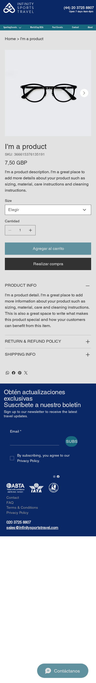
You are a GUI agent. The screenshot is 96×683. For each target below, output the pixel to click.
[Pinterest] (19, 372)
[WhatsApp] (7, 372)
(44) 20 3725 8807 (79, 8)
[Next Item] (84, 93)
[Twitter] (25, 372)
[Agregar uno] (30, 230)
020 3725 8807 (18, 522)
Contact (12, 497)
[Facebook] (13, 372)
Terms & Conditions (22, 507)
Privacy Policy (17, 513)
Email (15, 431)
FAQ (10, 503)
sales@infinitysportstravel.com (32, 527)
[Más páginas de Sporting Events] (20, 27)
